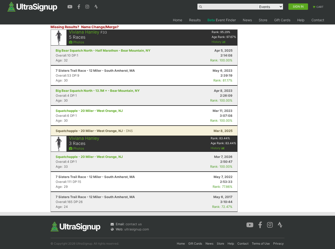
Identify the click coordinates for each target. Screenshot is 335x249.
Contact (317, 20)
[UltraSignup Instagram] (87, 6)
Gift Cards (282, 20)
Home (177, 20)
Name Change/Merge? (100, 27)
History (217, 42)
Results (195, 20)
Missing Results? (65, 27)
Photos (78, 42)
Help (301, 20)
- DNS (94, 131)
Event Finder (221, 20)
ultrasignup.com (136, 229)
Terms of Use (261, 243)
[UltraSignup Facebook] (79, 6)
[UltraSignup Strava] (96, 6)
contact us (134, 224)
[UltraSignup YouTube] (70, 6)
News (247, 20)
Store (263, 20)
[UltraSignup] (32, 6)
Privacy (278, 243)
